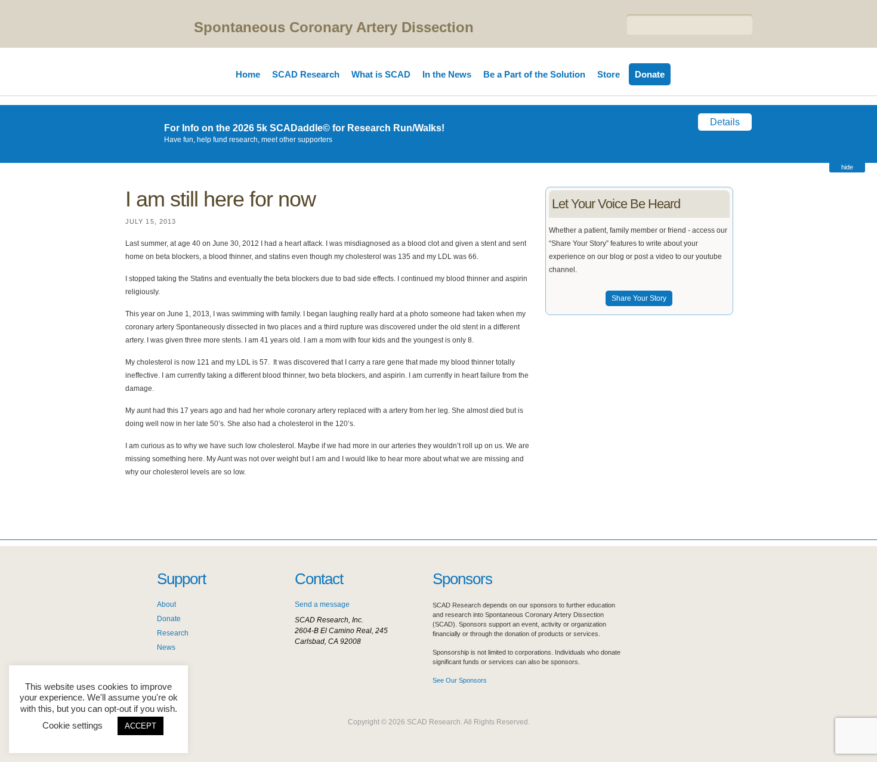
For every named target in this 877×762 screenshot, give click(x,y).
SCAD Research (305, 74)
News (166, 647)
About (166, 604)
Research (173, 633)
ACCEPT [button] (140, 725)
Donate (650, 74)
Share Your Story (639, 298)
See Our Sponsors (460, 680)
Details (725, 122)
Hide (847, 167)
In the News (446, 74)
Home (248, 74)
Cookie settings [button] (72, 725)
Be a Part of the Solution (534, 74)
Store (608, 74)
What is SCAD (380, 74)
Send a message (322, 604)
